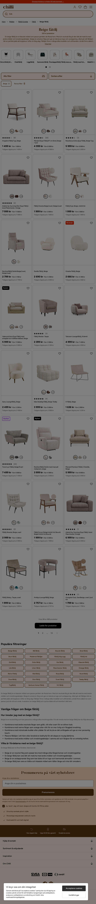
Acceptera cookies (74, 888)
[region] (46, 891)
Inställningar (74, 895)
